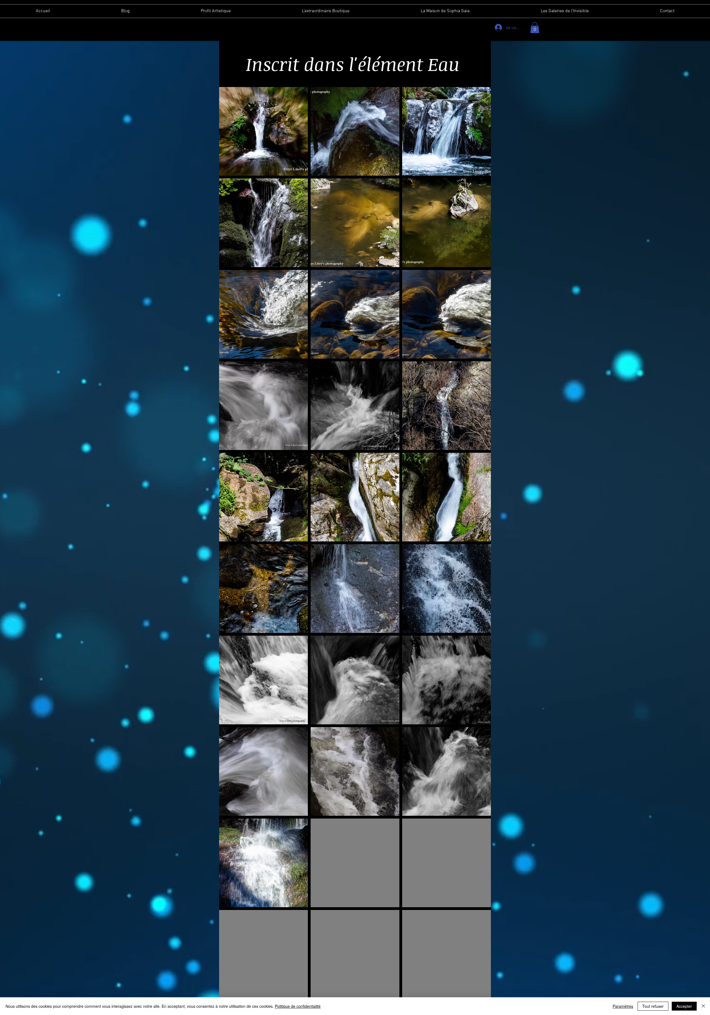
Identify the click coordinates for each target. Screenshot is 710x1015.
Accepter (684, 1006)
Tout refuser (653, 1006)
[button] (534, 27)
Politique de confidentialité (298, 1006)
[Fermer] (703, 1006)
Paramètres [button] (623, 1006)
